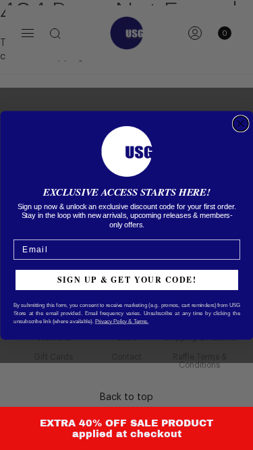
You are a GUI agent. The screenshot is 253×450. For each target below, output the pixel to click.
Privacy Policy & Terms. (121, 320)
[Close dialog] (240, 124)
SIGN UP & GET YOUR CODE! (126, 279)
